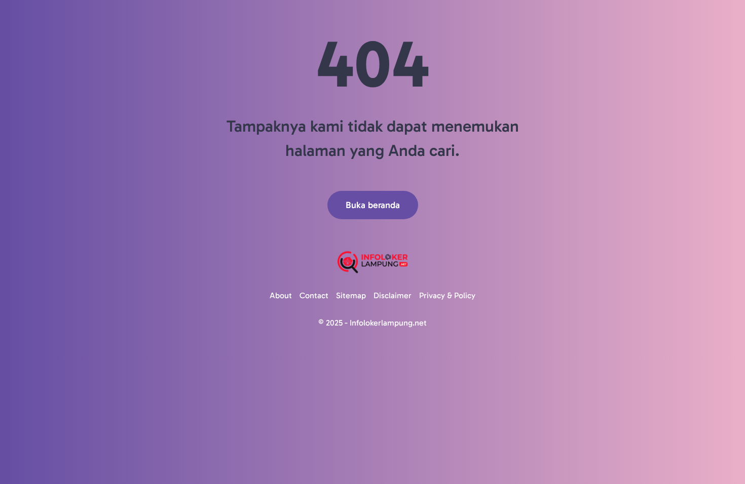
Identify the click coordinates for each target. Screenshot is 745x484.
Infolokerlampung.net (388, 323)
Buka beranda (373, 205)
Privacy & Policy (447, 295)
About (281, 295)
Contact (314, 295)
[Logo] (372, 262)
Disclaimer (393, 295)
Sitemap (351, 295)
